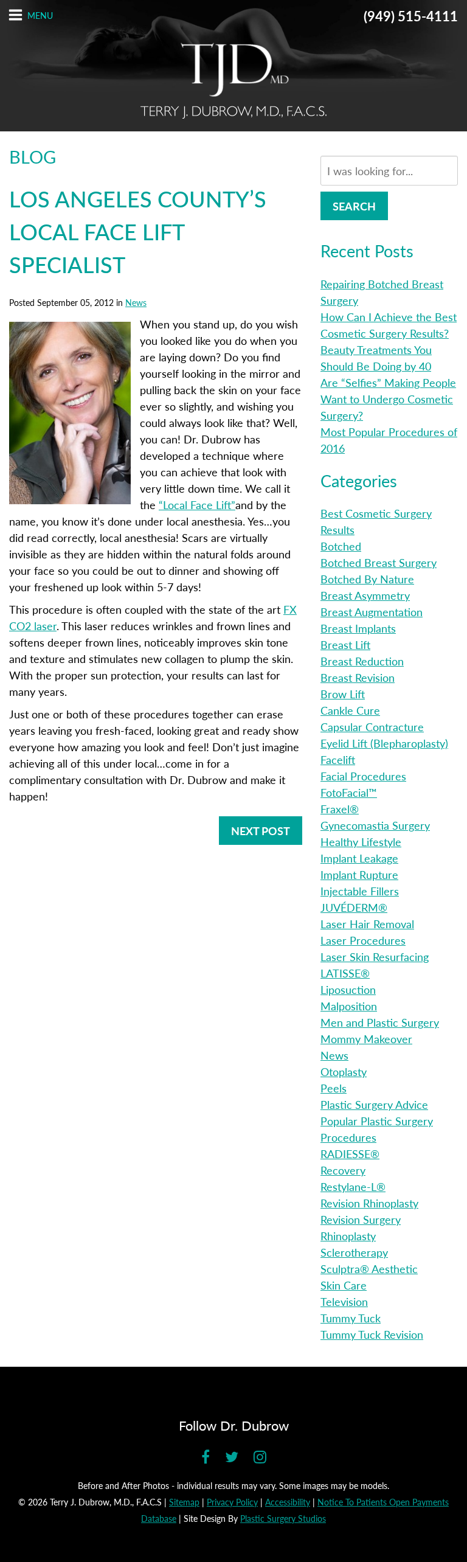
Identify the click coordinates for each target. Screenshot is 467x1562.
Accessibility (287, 1502)
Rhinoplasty (348, 1235)
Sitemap (184, 1502)
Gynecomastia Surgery (375, 825)
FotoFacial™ (348, 792)
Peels (333, 1087)
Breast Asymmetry (365, 595)
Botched (340, 546)
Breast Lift (345, 644)
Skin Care (343, 1285)
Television (344, 1301)
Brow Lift (342, 693)
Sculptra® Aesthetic (369, 1268)
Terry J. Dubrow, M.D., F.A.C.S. (233, 81)
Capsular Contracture (372, 726)
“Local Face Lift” (197, 504)
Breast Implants (358, 628)
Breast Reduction (362, 660)
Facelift (337, 759)
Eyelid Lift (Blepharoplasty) (384, 743)
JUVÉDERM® (353, 907)
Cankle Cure (350, 710)
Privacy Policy (232, 1502)
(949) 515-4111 (411, 16)
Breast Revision (357, 677)
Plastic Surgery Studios (283, 1518)
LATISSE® (345, 973)
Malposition (348, 1005)
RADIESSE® (349, 1153)
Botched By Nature (367, 578)
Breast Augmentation (371, 611)
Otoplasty (343, 1071)
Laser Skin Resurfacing (374, 956)
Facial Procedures (363, 775)
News (136, 302)
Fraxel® (339, 808)
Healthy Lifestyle (360, 841)
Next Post (260, 830)
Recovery (342, 1170)
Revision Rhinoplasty (369, 1202)
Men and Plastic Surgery (379, 1022)
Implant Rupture (359, 874)
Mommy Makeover (366, 1038)
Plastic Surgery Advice (374, 1104)
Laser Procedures (363, 940)
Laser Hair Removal (367, 923)
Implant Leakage (359, 858)
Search (354, 205)
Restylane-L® (353, 1186)
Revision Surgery (360, 1219)
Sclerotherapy (354, 1252)
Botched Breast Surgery (378, 562)
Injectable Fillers (359, 890)
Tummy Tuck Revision (371, 1334)
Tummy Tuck (350, 1317)
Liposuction (348, 989)
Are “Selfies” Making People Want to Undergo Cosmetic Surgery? (388, 399)
